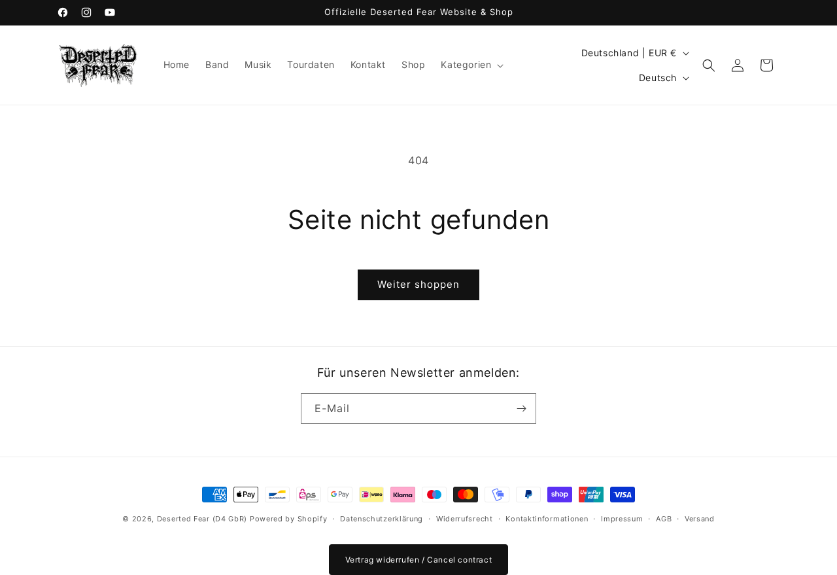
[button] (471, 64)
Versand (700, 518)
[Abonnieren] (521, 408)
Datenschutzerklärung (381, 518)
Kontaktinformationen (546, 518)
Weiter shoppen (418, 284)
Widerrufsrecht (464, 518)
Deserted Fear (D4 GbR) (202, 518)
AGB (664, 518)
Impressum (622, 518)
